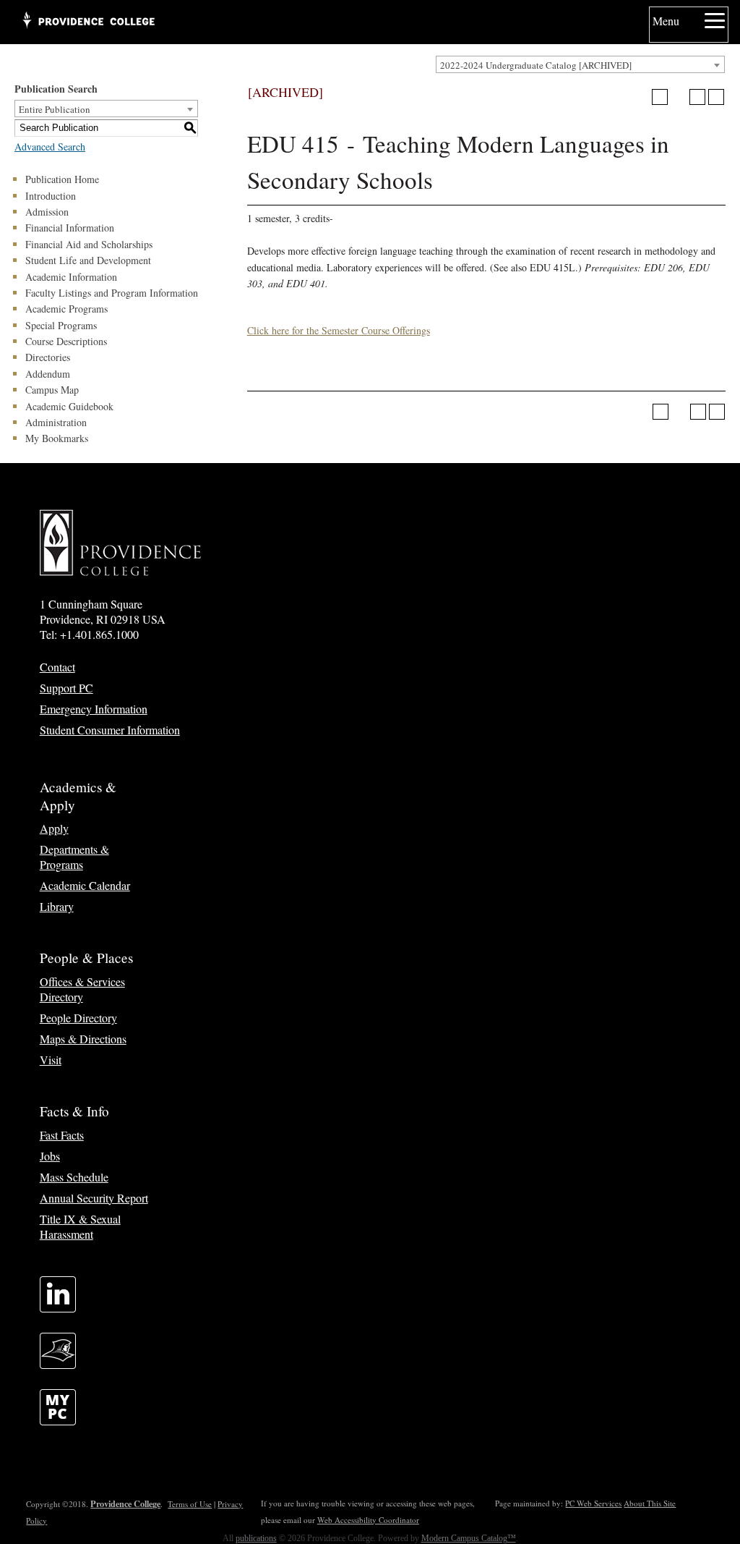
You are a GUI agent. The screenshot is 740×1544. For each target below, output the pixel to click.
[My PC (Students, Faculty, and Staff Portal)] (58, 1420)
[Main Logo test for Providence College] (87, 21)
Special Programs (61, 325)
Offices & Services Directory (82, 989)
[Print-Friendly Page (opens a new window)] (697, 97)
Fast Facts (62, 1134)
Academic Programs (66, 308)
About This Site (650, 1503)
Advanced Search (49, 146)
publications (256, 1538)
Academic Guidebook (69, 406)
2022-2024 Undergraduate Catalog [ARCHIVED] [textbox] (536, 65)
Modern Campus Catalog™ (468, 1538)
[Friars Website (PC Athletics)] (58, 1364)
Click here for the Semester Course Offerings (338, 330)
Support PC (66, 687)
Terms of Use (190, 1503)
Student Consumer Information (110, 729)
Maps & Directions (83, 1038)
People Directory (78, 1017)
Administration (56, 422)
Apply (54, 828)
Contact (57, 666)
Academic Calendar (85, 885)
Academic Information (71, 277)
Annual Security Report (94, 1197)
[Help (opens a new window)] (716, 97)
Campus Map (52, 389)
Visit (50, 1059)
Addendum (47, 374)
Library (57, 906)
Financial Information (69, 227)
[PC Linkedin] (58, 1307)
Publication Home (62, 179)
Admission (47, 212)
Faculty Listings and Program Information (111, 293)
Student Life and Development (88, 260)
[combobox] (580, 64)
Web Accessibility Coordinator (368, 1519)
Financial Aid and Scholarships (88, 244)
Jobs (50, 1155)
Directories (47, 357)
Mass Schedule (74, 1176)
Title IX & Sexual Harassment (80, 1226)
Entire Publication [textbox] (54, 109)
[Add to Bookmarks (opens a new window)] (660, 97)
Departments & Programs (74, 856)
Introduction (50, 196)
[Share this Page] (679, 97)
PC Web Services (593, 1503)
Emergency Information (93, 708)
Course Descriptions (66, 341)
